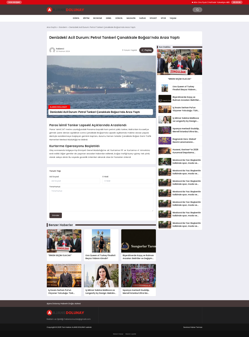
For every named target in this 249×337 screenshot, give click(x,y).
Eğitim (86, 18)
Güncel (119, 18)
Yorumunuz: (55, 186)
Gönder (55, 215)
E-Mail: (106, 176)
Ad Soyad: (54, 176)
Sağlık (142, 18)
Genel (108, 18)
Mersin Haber (118, 334)
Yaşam (173, 18)
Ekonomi (97, 18)
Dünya (76, 18)
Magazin (131, 18)
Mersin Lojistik (131, 334)
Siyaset (153, 18)
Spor (163, 18)
